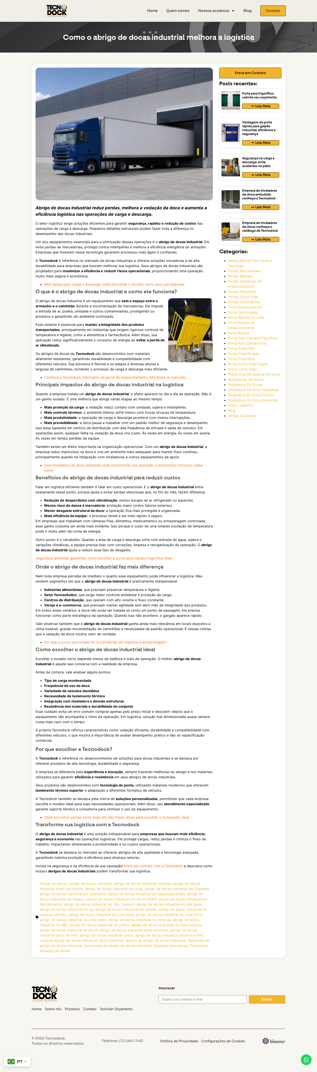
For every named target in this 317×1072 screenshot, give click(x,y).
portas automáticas (244, 302)
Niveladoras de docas (246, 379)
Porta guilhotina (241, 348)
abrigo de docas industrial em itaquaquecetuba (146, 894)
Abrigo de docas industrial (90, 883)
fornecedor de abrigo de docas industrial (117, 945)
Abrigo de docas (53, 883)
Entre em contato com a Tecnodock (153, 866)
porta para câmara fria (247, 343)
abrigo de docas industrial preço (106, 935)
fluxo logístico (240, 405)
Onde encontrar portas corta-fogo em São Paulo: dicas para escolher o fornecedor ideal (116, 817)
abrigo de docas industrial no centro (99, 925)
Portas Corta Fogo (243, 297)
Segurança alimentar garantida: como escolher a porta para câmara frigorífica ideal (104, 558)
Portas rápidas (240, 276)
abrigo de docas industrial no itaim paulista (166, 925)
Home (152, 10)
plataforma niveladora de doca (254, 374)
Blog (247, 10)
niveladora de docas (245, 384)
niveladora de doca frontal (250, 395)
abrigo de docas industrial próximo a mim (169, 935)
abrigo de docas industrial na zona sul (139, 920)
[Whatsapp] (306, 1059)
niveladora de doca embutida (253, 400)
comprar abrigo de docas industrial (68, 940)
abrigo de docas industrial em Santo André (122, 899)
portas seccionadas (244, 271)
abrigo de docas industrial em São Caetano (99, 904)
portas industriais (242, 291)
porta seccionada (242, 312)
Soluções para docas (170, 945)
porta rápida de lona (246, 317)
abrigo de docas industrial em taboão (126, 909)
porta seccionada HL (245, 307)
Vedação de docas (55, 951)
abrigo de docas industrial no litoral (69, 930)
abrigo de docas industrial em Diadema (177, 889)
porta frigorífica (241, 359)
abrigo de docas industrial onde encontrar (134, 930)
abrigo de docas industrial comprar (142, 883)
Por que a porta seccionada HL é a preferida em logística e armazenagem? (105, 642)
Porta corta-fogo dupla (248, 364)
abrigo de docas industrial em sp (66, 909)
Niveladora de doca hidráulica (253, 390)
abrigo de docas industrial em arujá (114, 889)
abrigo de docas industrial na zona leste (101, 914)
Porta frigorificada (243, 353)
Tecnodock (199, 945)
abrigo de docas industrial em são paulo (169, 904)
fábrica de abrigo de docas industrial (155, 940)
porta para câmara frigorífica (252, 338)
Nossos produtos (213, 10)
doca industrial (111, 940)
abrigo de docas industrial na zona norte (169, 914)
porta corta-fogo (242, 369)
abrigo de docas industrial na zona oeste (73, 920)
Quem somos (178, 10)
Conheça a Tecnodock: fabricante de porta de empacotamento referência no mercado (115, 377)
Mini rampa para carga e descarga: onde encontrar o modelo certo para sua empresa (114, 284)
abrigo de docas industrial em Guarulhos (73, 894)
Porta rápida (238, 333)
